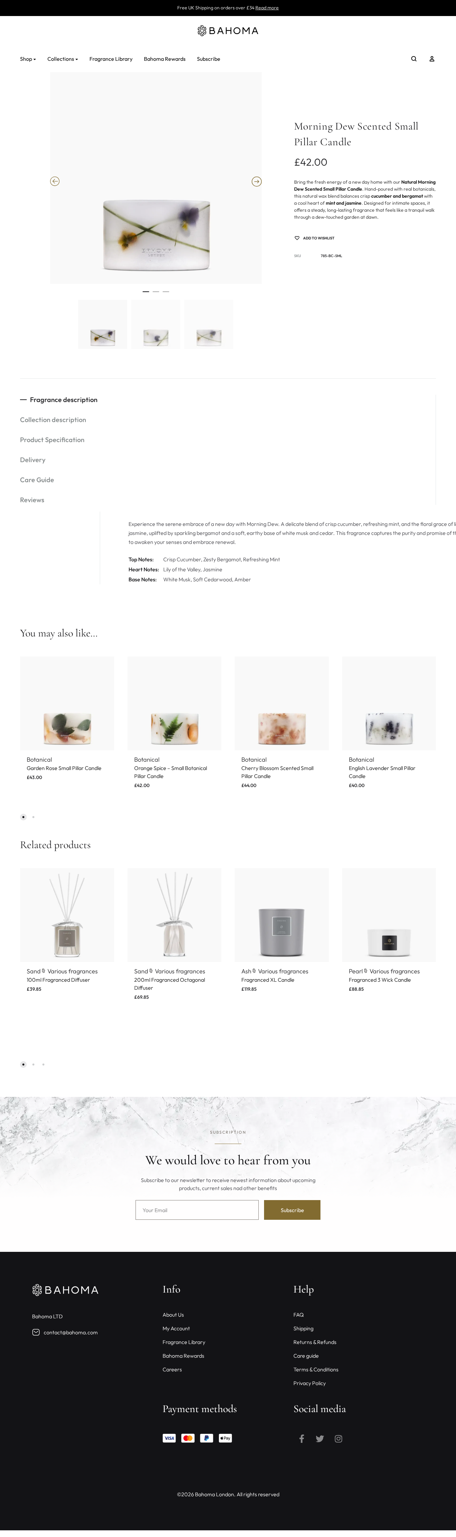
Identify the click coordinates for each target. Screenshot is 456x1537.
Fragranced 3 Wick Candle (380, 979)
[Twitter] (320, 1438)
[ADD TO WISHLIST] (104, 666)
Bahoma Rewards (165, 58)
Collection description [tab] (53, 419)
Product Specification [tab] (52, 439)
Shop (26, 58)
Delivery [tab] (32, 459)
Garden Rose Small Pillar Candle (64, 768)
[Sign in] (432, 59)
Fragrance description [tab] (63, 399)
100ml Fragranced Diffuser (58, 979)
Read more (267, 8)
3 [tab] (166, 294)
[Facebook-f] (301, 1438)
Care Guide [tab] (37, 479)
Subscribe (208, 58)
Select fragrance (49, 997)
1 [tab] (146, 294)
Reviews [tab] (32, 500)
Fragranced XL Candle (267, 979)
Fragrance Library (111, 58)
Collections (60, 58)
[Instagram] (338, 1438)
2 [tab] (156, 294)
